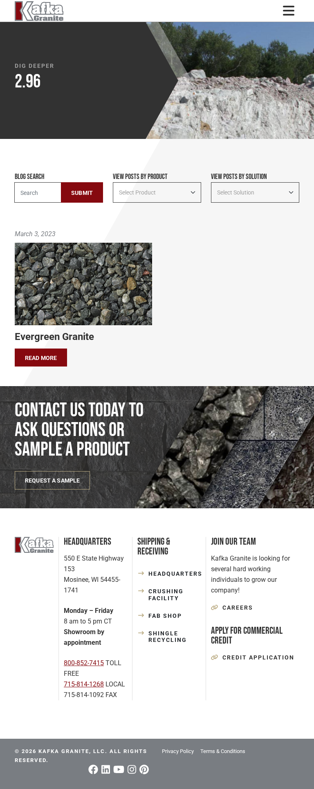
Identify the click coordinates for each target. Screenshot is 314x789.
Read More (41, 358)
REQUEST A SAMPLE (52, 480)
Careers (237, 607)
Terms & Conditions (222, 751)
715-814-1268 (84, 684)
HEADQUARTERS (174, 573)
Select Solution (235, 192)
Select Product (137, 192)
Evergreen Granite (54, 336)
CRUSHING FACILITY (166, 594)
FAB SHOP (165, 615)
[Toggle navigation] (288, 11)
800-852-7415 (84, 663)
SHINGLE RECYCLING (167, 637)
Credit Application (258, 657)
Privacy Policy (178, 751)
